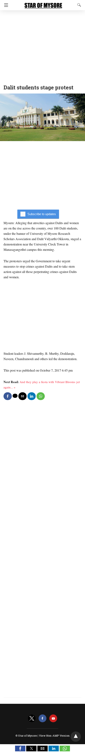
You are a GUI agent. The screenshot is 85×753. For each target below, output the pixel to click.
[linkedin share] (31, 396)
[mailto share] (22, 396)
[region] (42, 46)
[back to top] (76, 736)
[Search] (78, 5)
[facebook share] (8, 396)
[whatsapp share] (41, 396)
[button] (20, 748)
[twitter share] (15, 396)
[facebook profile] (42, 718)
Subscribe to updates (41, 214)
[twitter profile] (32, 718)
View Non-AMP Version (54, 735)
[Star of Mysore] (43, 3)
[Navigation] (5, 5)
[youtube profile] (53, 718)
